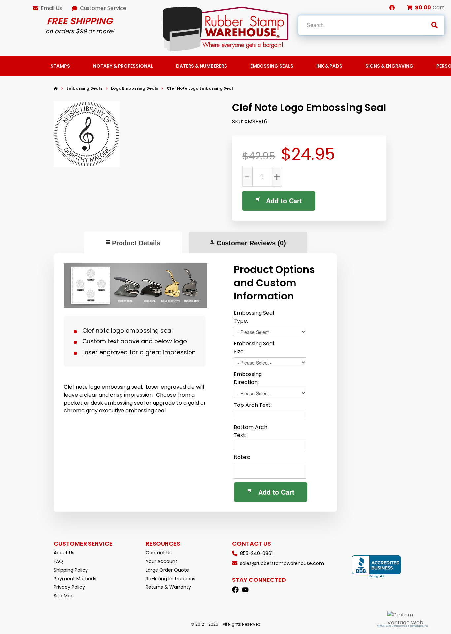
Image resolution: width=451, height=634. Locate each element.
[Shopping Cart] (409, 7)
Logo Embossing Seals (134, 88)
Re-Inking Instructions (170, 578)
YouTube (245, 589)
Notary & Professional (123, 66)
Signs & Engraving (389, 66)
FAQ (58, 561)
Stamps (60, 66)
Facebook (235, 589)
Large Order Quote (167, 570)
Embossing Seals (271, 66)
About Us (64, 552)
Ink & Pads (329, 66)
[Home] (56, 88)
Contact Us (159, 552)
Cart (438, 7)
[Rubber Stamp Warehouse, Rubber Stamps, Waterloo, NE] (376, 566)
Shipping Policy (71, 570)
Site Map (64, 595)
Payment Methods (75, 578)
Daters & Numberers (201, 66)
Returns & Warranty (168, 587)
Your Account (161, 561)
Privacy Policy (69, 587)
